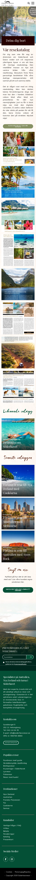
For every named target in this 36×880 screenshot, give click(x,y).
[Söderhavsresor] (7, 3)
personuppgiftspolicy (20, 664)
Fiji (4, 803)
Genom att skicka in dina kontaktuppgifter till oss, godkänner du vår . (18, 663)
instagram (12, 859)
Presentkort (8, 839)
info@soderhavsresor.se (20, 733)
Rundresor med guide (12, 760)
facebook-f (5, 859)
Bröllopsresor (9, 766)
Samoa (6, 808)
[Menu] (32, 3)
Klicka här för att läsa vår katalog (18, 126)
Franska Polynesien (11, 800)
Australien (7, 797)
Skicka (29, 657)
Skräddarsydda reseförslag (15, 763)
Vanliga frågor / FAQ (12, 825)
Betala (6, 831)
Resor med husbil (10, 777)
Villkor (6, 828)
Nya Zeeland (8, 794)
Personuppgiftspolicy (23, 872)
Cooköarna (8, 805)
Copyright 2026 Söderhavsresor (18, 876)
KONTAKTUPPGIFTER (11, 742)
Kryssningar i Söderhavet (14, 769)
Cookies (9, 872)
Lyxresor (7, 771)
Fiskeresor (7, 774)
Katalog (6, 837)
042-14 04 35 (13, 730)
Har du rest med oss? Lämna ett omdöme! (18, 589)
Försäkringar (8, 834)
